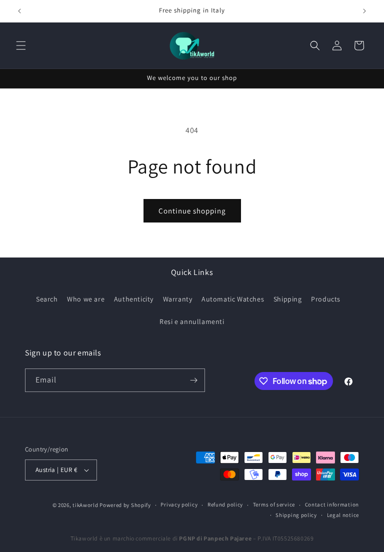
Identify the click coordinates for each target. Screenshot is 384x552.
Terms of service (274, 504)
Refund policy (225, 504)
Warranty (177, 299)
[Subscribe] (193, 380)
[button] (21, 45)
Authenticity (134, 299)
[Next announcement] (365, 11)
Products (325, 299)
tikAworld (85, 505)
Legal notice (343, 515)
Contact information (332, 504)
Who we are (85, 299)
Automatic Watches (233, 299)
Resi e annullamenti (192, 321)
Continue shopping (192, 211)
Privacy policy (179, 504)
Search (47, 299)
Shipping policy (296, 515)
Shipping (288, 299)
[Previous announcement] (19, 11)
